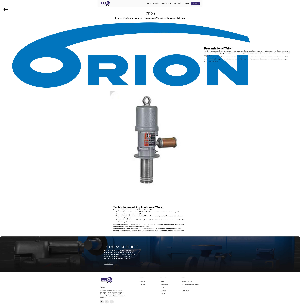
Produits (155, 3)
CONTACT (195, 3)
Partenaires (164, 3)
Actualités (173, 3)
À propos (186, 3)
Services (148, 3)
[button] (155, 3)
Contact (108, 263)
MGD (179, 3)
